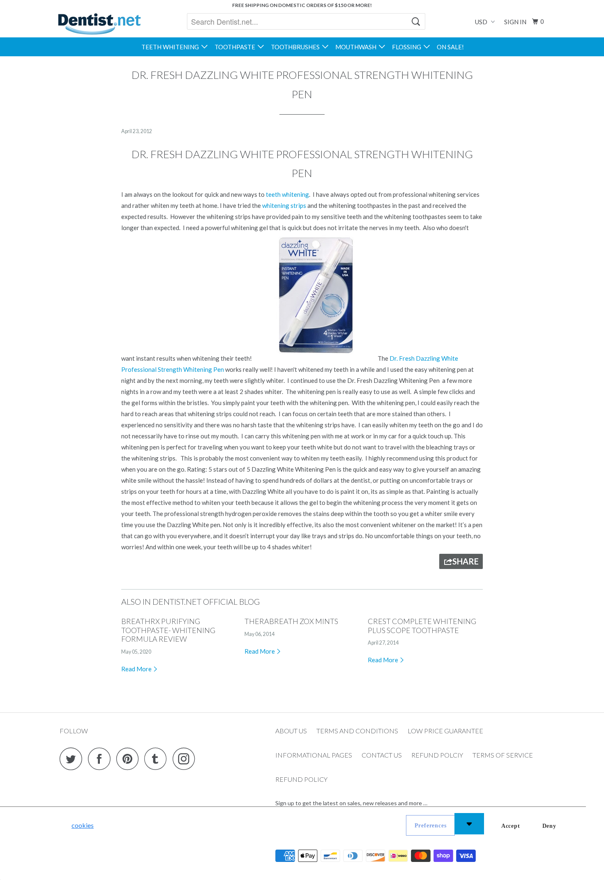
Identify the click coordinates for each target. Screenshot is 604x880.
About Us (291, 731)
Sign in (515, 21)
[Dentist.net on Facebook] (101, 758)
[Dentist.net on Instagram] (186, 758)
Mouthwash (357, 47)
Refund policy (301, 779)
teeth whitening (287, 194)
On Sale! (450, 47)
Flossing (408, 47)
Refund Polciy (437, 755)
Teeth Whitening (171, 47)
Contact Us (382, 755)
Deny (549, 826)
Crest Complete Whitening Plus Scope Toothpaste (422, 626)
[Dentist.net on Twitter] (73, 758)
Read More (137, 669)
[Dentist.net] (99, 23)
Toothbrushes (296, 47)
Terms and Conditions (357, 731)
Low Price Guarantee (445, 731)
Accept (510, 826)
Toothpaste (236, 47)
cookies (82, 825)
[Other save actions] (469, 823)
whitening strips (284, 205)
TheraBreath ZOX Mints (291, 621)
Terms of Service (503, 755)
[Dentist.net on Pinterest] (129, 758)
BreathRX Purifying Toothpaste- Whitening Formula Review (168, 630)
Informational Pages (313, 755)
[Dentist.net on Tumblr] (157, 758)
